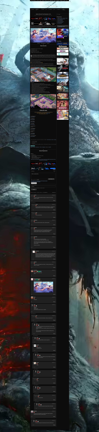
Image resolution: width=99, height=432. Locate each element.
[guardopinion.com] (62, 43)
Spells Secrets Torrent (53, 159)
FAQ (54, 9)
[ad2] (62, 105)
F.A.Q (47, 113)
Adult (40, 0)
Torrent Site (37, 9)
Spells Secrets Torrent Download (43, 160)
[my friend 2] (62, 46)
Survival (61, 0)
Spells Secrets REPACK (47, 159)
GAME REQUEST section (61, 26)
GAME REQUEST (64, 9)
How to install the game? (61, 21)
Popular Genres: (33, 0)
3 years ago (53, 204)
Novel (64, 0)
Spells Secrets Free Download (40, 159)
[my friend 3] (62, 48)
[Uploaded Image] (43, 287)
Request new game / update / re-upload (63, 18)
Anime (43, 0)
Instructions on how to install (51, 139)
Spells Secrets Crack (33, 159)
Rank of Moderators (60, 19)
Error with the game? (60, 22)
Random (50, 9)
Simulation (51, 0)
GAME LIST (58, 9)
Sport (55, 0)
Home (33, 9)
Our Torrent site (60, 23)
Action (38, 0)
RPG (48, 0)
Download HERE (33, 119)
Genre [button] (43, 9)
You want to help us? (60, 20)
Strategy (57, 0)
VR (66, 0)
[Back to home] (49, 4)
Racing (46, 0)
